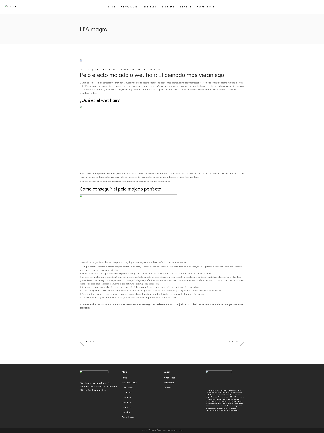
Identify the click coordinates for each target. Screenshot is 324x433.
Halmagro (85, 70)
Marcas (127, 397)
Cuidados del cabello (133, 70)
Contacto (126, 407)
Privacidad (169, 382)
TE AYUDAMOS (130, 382)
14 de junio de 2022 (105, 70)
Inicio (124, 377)
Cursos (127, 392)
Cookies (167, 387)
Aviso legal (169, 377)
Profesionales (128, 417)
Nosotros (126, 402)
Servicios (128, 387)
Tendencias (153, 70)
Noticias (126, 412)
